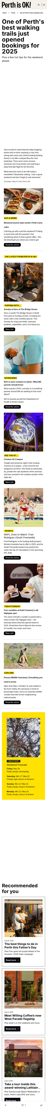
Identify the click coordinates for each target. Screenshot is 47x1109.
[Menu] (44, 5)
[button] (12, 960)
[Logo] (16, 5)
